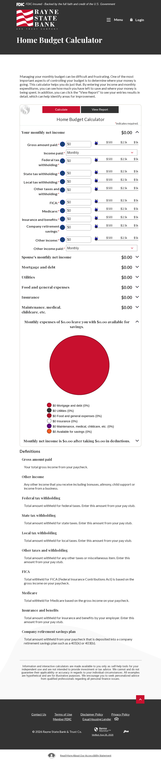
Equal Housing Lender (97, 719)
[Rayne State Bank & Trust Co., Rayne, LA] (37, 19)
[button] (80, 132)
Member (62, 719)
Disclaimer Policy (91, 714)
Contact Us (38, 714)
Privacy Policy (120, 714)
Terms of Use (63, 714)
